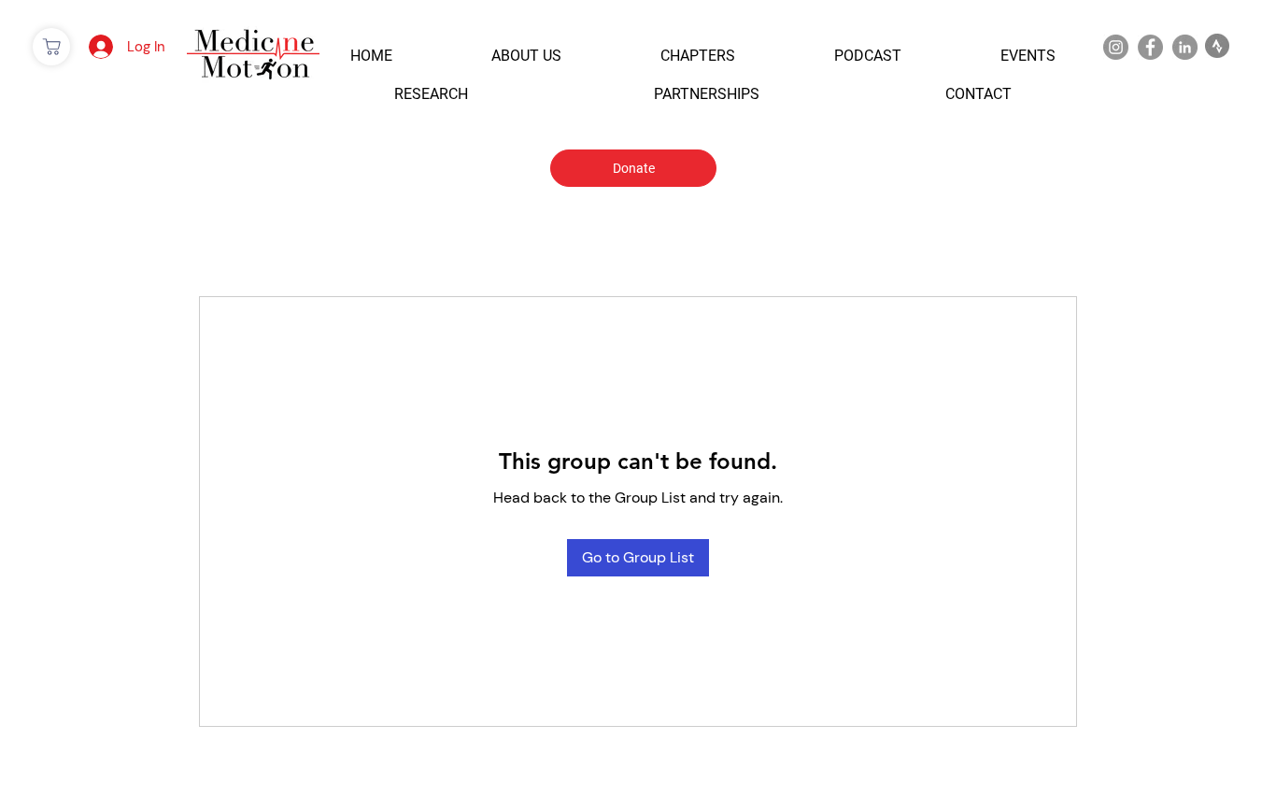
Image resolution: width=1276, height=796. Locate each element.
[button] (371, 55)
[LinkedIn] (1185, 47)
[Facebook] (1150, 47)
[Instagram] (1115, 47)
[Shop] (51, 46)
